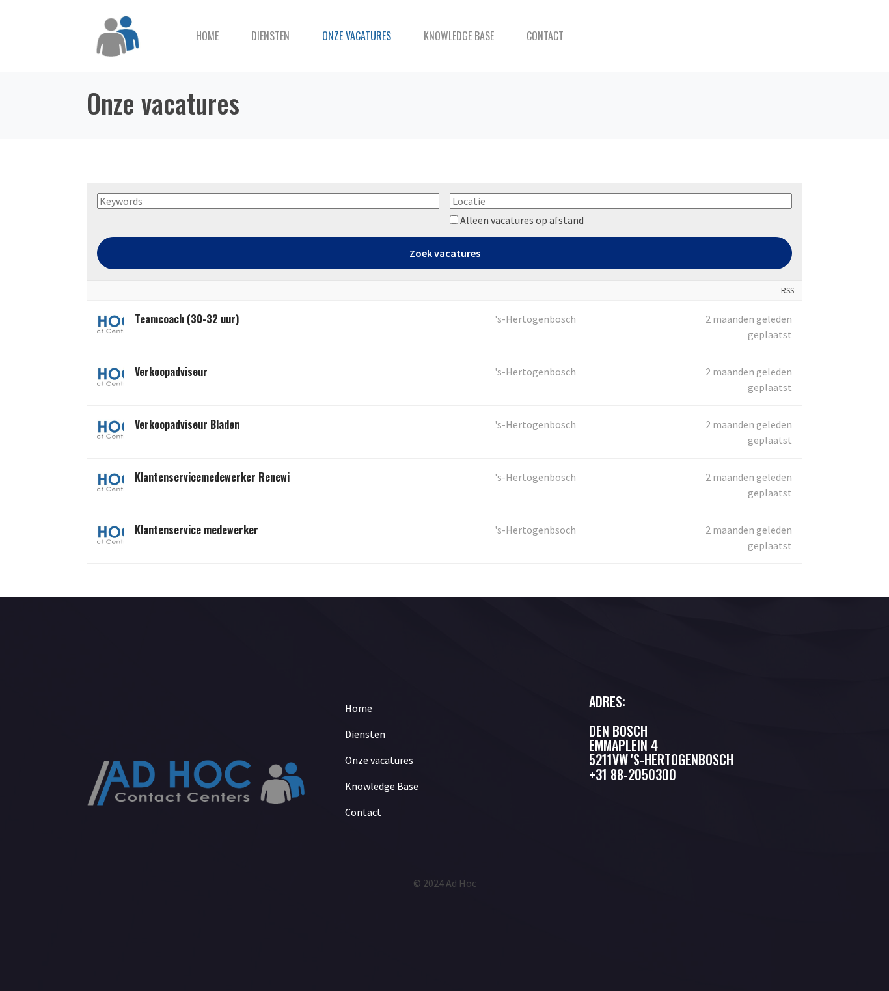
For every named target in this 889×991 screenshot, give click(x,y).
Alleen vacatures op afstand (522, 220)
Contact (545, 36)
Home (207, 36)
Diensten (270, 36)
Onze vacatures (356, 36)
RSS (787, 290)
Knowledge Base (459, 36)
